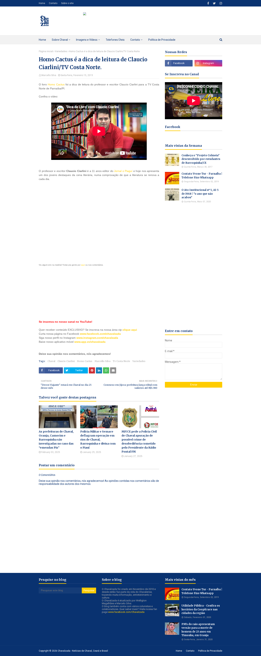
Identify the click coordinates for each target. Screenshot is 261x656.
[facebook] (208, 3)
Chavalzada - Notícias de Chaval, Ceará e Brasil (83, 651)
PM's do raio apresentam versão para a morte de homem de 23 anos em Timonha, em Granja (198, 630)
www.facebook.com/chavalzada (100, 333)
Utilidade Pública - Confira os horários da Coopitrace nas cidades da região (201, 609)
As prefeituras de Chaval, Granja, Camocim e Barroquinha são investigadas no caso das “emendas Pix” (56, 439)
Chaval (51, 361)
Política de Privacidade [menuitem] (161, 39)
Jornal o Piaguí (123, 171)
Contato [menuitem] (135, 39)
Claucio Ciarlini (66, 361)
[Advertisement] (99, 221)
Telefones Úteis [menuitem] (115, 39)
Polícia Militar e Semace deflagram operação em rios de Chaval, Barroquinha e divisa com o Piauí (98, 439)
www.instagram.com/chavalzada (97, 337)
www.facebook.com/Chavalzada (126, 612)
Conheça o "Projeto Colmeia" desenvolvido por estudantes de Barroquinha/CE (201, 159)
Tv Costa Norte (121, 361)
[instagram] (220, 3)
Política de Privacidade (210, 651)
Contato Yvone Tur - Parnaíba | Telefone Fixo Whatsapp (202, 175)
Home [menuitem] (42, 39)
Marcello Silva (48, 75)
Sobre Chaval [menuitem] (60, 39)
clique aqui (129, 329)
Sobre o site (67, 3)
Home (42, 3)
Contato (53, 3)
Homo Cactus (56, 84)
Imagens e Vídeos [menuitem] (86, 39)
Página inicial (46, 51)
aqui (83, 265)
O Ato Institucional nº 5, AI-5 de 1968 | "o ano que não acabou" (200, 193)
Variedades (61, 51)
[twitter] (214, 3)
